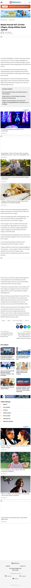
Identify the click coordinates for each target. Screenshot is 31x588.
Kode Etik (22, 566)
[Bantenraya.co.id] (15, 2)
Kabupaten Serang (8, 421)
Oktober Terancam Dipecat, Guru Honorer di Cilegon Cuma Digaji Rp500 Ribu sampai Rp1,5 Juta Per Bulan (15, 102)
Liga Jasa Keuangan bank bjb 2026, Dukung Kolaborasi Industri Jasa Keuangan (7, 373)
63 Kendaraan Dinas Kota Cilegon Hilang (7, 387)
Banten (5, 404)
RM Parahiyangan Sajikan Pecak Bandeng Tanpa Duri (23, 357)
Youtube (16, 578)
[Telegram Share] (25, 326)
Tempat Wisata (7, 413)
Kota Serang (6, 407)
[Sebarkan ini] (17, 326)
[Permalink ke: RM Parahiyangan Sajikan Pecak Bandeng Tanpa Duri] (23, 351)
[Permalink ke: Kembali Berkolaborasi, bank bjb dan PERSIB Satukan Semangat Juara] (8, 351)
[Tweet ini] (21, 326)
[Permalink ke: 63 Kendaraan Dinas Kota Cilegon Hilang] (8, 382)
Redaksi (8, 566)
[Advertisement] (15, 541)
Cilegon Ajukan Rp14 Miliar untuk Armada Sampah (21, 372)
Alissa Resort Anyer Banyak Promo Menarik (17, 6)
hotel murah (6, 415)
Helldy (8, 320)
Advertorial (11, 20)
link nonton (6, 418)
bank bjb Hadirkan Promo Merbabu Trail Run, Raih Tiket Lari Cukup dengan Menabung (23, 389)
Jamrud (27, 320)
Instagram (23, 576)
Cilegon (3, 320)
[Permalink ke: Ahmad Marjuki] (2, 33)
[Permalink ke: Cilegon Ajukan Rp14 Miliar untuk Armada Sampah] (23, 366)
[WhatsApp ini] (28, 326)
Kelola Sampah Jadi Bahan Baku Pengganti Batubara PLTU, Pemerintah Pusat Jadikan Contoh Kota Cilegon (23, 335)
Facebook (9, 576)
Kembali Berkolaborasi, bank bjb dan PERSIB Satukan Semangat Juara (7, 357)
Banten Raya (4, 20)
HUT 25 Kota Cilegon (18, 320)
